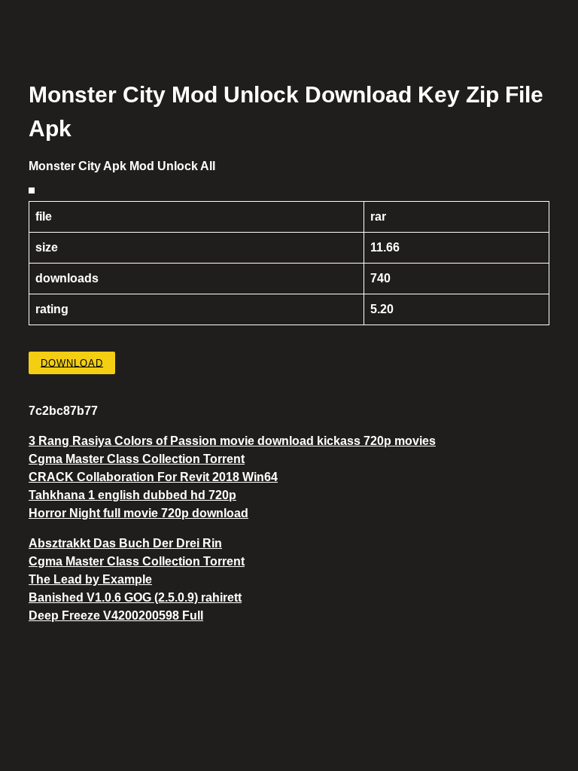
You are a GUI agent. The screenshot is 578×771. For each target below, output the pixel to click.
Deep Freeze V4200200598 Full (116, 615)
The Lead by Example (90, 579)
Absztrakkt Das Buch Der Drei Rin (125, 543)
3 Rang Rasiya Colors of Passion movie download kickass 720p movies (232, 440)
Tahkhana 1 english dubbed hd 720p (132, 495)
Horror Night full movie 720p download (138, 513)
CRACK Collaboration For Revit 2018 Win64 (153, 477)
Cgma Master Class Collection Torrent (137, 459)
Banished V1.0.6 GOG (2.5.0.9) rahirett (135, 597)
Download (72, 362)
